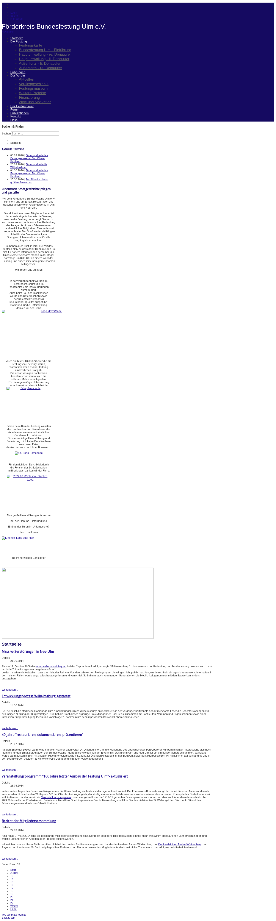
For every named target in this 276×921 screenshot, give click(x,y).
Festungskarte (30, 45)
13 (11, 875)
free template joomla (14, 914)
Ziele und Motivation (35, 102)
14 (11, 878)
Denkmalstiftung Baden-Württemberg (180, 844)
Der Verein (17, 75)
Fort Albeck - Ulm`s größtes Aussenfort (29, 181)
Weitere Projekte (32, 93)
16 (11, 885)
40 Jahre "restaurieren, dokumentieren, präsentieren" (42, 735)
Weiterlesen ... (10, 689)
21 (11, 900)
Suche (14, 15)
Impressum (16, 18)
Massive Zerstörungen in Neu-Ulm (28, 651)
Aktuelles (26, 79)
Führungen (17, 72)
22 (11, 903)
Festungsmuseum (33, 88)
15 (11, 882)
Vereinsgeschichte (34, 84)
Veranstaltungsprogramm (56, 797)
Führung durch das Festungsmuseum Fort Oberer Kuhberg (29, 158)
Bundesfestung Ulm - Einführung (45, 50)
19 (11, 894)
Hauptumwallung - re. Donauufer (45, 54)
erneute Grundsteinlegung (51, 666)
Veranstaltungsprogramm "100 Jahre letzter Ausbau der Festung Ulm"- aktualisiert (65, 776)
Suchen (6, 133)
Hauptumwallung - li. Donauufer (44, 59)
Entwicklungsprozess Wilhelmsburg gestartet (36, 696)
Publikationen (19, 113)
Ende (13, 909)
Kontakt (15, 116)
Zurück (14, 872)
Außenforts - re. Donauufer (40, 68)
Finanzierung (29, 97)
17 (11, 888)
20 (11, 897)
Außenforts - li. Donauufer (40, 63)
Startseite (16, 38)
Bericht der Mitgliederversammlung (29, 821)
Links (13, 120)
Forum (14, 109)
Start (13, 869)
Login (13, 12)
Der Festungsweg (22, 106)
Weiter (14, 906)
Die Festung (18, 41)
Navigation (8, 31)
